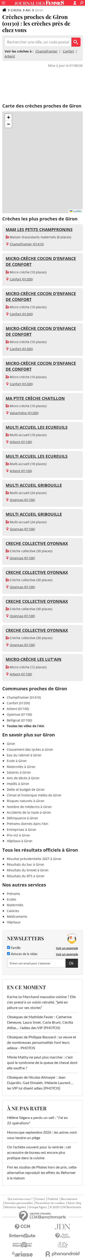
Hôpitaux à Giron (19, 841)
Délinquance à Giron (22, 818)
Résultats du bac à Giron (25, 864)
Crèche (16, 10)
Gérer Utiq (74, 1203)
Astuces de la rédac (24, 954)
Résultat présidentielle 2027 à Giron (34, 859)
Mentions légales (15, 1207)
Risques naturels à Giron (25, 801)
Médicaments (17, 916)
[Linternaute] (22, 1236)
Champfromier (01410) (27, 244)
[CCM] (22, 1227)
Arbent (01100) (21, 442)
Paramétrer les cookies (50, 1203)
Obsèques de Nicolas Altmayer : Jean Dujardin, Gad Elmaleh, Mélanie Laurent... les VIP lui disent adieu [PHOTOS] (40, 1083)
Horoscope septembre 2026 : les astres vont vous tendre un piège (42, 1135)
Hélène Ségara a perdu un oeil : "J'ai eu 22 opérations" (37, 1120)
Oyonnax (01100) (22, 500)
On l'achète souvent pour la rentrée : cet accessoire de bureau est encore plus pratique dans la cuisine (39, 1152)
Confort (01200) (21, 279)
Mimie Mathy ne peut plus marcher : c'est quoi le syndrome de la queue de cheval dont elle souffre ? (42, 1063)
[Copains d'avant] (22, 1245)
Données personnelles (19, 1203)
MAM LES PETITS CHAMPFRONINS (39, 229)
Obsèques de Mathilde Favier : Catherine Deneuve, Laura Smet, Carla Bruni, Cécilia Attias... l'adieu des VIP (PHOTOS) (40, 1022)
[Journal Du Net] (63, 1227)
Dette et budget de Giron (26, 789)
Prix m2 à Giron (18, 835)
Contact (40, 1199)
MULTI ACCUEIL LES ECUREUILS (37, 427)
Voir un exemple (67, 948)
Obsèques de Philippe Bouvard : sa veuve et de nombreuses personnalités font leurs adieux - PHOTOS (41, 1042)
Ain (28, 10)
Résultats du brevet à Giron (28, 870)
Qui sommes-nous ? (20, 1199)
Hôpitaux (13, 922)
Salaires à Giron (19, 772)
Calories (13, 911)
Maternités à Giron (21, 766)
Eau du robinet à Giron (24, 755)
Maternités (15, 905)
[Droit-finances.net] (63, 1236)
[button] (8, 117)
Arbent (10, 56)
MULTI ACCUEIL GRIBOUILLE (34, 485)
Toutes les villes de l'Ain (25, 726)
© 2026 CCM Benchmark (65, 1207)
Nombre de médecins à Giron (29, 807)
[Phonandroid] (63, 1254)
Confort (68, 51)
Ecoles (11, 899)
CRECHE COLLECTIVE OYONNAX (37, 543)
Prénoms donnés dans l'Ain (27, 824)
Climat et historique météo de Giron (34, 795)
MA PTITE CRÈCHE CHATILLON (35, 398)
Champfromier (46, 51)
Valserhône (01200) (24, 413)
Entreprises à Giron (21, 829)
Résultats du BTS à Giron (25, 876)
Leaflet (77, 211)
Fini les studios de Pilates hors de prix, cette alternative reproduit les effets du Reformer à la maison (41, 1173)
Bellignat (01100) (19, 720)
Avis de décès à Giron (23, 778)
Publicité (53, 1199)
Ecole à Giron (17, 761)
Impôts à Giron (18, 783)
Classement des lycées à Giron (30, 749)
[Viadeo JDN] (63, 1245)
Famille (15, 948)
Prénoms (13, 893)
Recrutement (69, 1199)
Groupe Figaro (38, 1207)
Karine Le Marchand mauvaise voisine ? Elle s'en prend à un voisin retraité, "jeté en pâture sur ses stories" (41, 1002)
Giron (11, 743)
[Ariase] (22, 1254)
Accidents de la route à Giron (29, 812)
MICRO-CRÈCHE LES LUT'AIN (33, 659)
